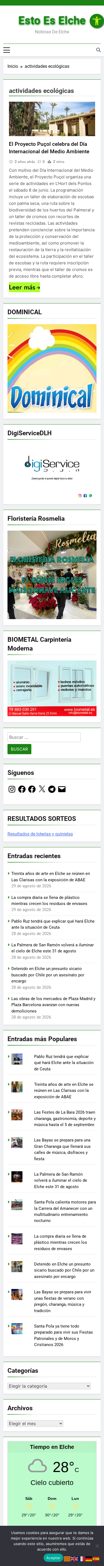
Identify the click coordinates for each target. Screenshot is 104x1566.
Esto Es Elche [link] (52, 20)
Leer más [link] (22, 287)
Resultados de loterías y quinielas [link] (40, 834)
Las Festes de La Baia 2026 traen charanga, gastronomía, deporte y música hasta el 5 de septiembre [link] (65, 1118)
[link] (97, 21)
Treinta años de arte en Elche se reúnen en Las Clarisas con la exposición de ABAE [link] (63, 1090)
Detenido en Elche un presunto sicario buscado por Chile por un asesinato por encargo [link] (47, 975)
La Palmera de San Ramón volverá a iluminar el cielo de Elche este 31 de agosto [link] (60, 1180)
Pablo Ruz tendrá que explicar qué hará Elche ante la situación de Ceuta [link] (63, 1062)
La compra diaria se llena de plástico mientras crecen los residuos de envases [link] (60, 1242)
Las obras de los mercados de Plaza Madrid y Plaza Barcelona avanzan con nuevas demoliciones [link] (53, 1005)
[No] (97, 1546)
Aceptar (53, 1558)
